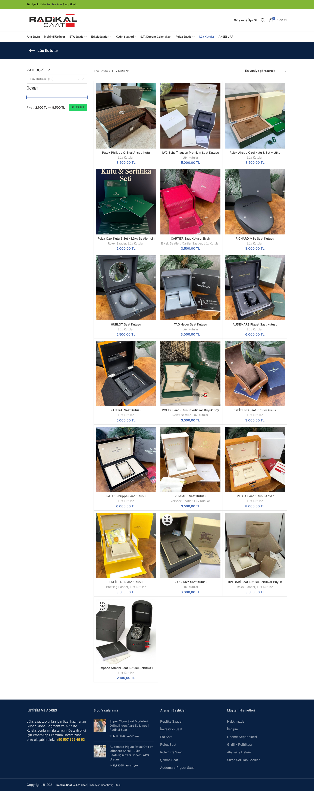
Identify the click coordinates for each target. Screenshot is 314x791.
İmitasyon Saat (171, 729)
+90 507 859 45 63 (70, 739)
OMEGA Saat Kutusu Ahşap (254, 496)
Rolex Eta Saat (171, 752)
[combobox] (57, 79)
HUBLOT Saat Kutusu (126, 324)
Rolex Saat (168, 744)
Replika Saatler (171, 721)
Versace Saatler (181, 501)
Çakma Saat (169, 760)
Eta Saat (166, 737)
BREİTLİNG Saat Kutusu (125, 582)
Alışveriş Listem (239, 752)
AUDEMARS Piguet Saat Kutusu (255, 324)
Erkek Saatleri (170, 243)
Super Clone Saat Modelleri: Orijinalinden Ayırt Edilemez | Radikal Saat (129, 725)
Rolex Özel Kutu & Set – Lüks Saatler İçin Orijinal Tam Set (125, 240)
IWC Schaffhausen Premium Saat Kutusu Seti (190, 154)
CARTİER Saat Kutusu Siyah (190, 238)
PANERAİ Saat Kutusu (126, 410)
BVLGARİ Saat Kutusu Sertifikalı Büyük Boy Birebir (255, 584)
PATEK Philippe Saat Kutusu (125, 496)
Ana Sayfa (101, 71)
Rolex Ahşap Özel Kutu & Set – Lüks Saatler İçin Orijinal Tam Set (255, 154)
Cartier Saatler (192, 243)
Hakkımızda (235, 721)
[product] (190, 115)
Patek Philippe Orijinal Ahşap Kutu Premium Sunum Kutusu (126, 154)
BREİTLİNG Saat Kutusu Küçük (254, 410)
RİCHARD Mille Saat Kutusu (255, 238)
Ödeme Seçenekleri (242, 737)
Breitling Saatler (117, 587)
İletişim (232, 729)
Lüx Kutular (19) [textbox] (41, 79)
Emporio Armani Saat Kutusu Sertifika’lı (126, 668)
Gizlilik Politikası (239, 744)
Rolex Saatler (117, 243)
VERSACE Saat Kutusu (190, 496)
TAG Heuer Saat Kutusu (190, 324)
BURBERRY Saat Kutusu (190, 582)
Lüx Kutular (126, 157)
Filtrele (78, 107)
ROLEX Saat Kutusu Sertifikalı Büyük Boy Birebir (190, 412)
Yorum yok (133, 736)
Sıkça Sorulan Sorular (243, 760)
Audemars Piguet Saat (177, 768)
